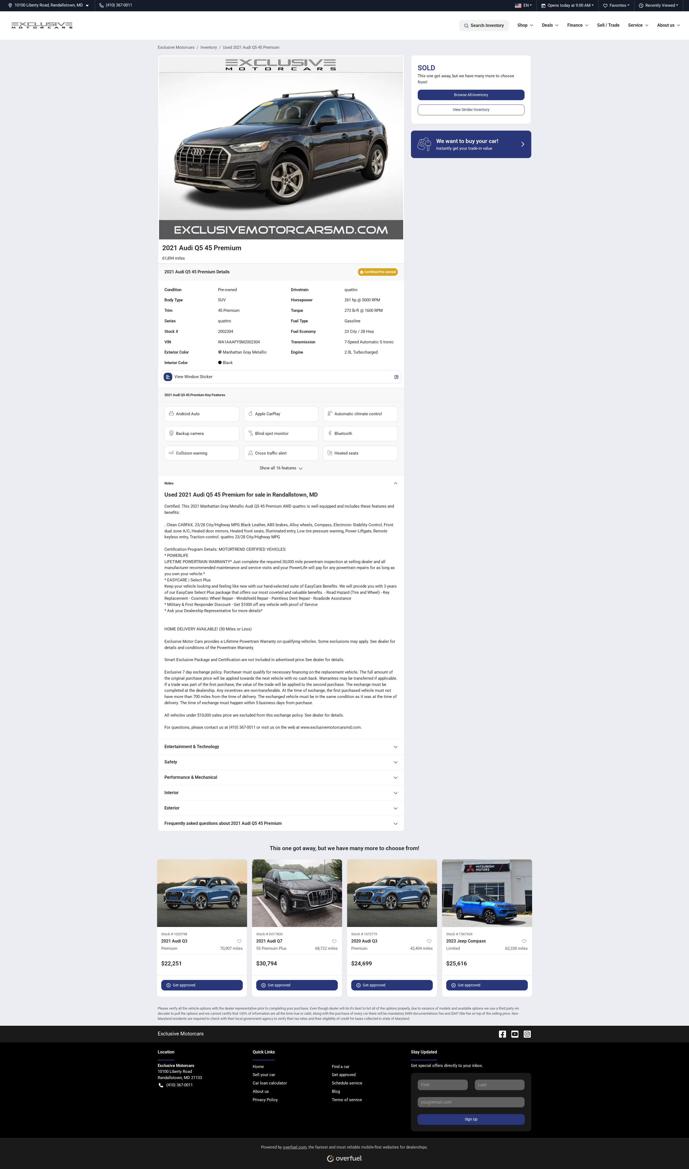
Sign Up (471, 1119)
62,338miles (516, 948)
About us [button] (665, 25)
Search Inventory (487, 25)
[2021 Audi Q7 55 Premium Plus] (297, 893)
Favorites (618, 5)
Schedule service (347, 1083)
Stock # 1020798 (174, 934)
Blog (336, 1091)
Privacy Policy (265, 1099)
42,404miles (421, 948)
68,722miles (326, 948)
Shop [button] (523, 25)
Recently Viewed (660, 5)
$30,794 (266, 963)
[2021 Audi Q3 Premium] (202, 893)
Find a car (340, 1066)
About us (261, 1091)
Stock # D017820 (269, 934)
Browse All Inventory (471, 95)
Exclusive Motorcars (176, 47)
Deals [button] (547, 25)
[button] (50, 5)
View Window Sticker (193, 376)
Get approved (184, 985)
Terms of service (347, 1099)
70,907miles (231, 948)
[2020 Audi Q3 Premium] (392, 893)
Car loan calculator (270, 1083)
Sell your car (264, 1074)
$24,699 (361, 963)
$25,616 (456, 963)
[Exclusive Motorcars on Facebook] (500, 1034)
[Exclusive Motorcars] (42, 26)
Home (258, 1066)
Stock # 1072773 (364, 934)
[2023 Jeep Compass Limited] (487, 893)
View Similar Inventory (471, 109)
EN (526, 5)
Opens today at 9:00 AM (569, 5)
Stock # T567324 (459, 934)
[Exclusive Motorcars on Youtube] (513, 1034)
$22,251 (171, 963)
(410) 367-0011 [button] (119, 5)
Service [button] (635, 25)
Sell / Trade (608, 25)
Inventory (209, 47)
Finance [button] (575, 25)
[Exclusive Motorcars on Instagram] (525, 1034)
